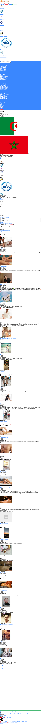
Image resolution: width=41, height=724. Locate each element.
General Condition (3, 715)
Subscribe (11, 224)
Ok (0, 158)
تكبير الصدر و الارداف (4, 658)
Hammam (2, 713)
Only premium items (5, 220)
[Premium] (0, 236)
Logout (1, 723)
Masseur (2, 387)
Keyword (1, 113)
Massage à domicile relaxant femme (7, 624)
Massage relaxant (4, 266)
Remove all (8, 232)
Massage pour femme (4, 471)
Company (8, 230)
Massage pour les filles (4, 523)
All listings (2, 230)
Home (1, 711)
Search (2, 109)
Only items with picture (6, 218)
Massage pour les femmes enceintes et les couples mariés (10, 302)
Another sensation (4, 590)
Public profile (14, 722)
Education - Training (3, 57)
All (0, 208)
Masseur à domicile (4, 403)
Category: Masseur (3, 232)
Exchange (7, 213)
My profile (10, 722)
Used (4, 208)
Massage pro (3, 248)
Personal (5, 230)
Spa (21, 713)
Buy (3, 213)
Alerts (6, 722)
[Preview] (0, 248)
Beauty (14, 713)
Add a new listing (14, 711)
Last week (6, 217)
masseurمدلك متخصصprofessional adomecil (8, 338)
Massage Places (17, 713)
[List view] (0, 231)
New (2, 208)
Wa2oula (2, 371)
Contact (6, 711)
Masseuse (8, 713)
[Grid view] (1, 231)
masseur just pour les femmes (5, 354)
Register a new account (20, 721)
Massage (5, 713)
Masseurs (2, 607)
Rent (4, 213)
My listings (3, 722)
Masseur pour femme (4, 539)
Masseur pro (3, 572)
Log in (15, 721)
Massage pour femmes (4, 437)
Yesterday (2, 217)
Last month (9, 217)
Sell (2, 213)
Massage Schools (24, 713)
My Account (10, 711)
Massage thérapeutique (4, 284)
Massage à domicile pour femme (6, 487)
